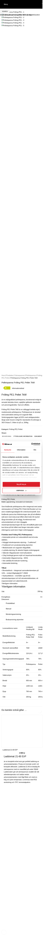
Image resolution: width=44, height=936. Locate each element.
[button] (39, 711)
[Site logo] (22, 4)
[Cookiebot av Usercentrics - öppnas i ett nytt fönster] (31, 444)
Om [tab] (35, 450)
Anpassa (20, 490)
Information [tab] (21, 450)
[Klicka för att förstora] (4, 932)
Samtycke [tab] (7, 450)
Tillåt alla (21, 484)
